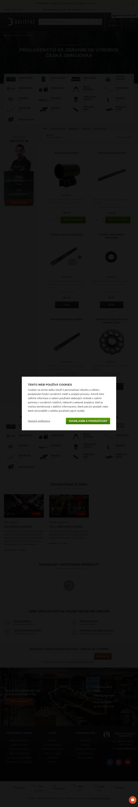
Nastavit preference (39, 421)
